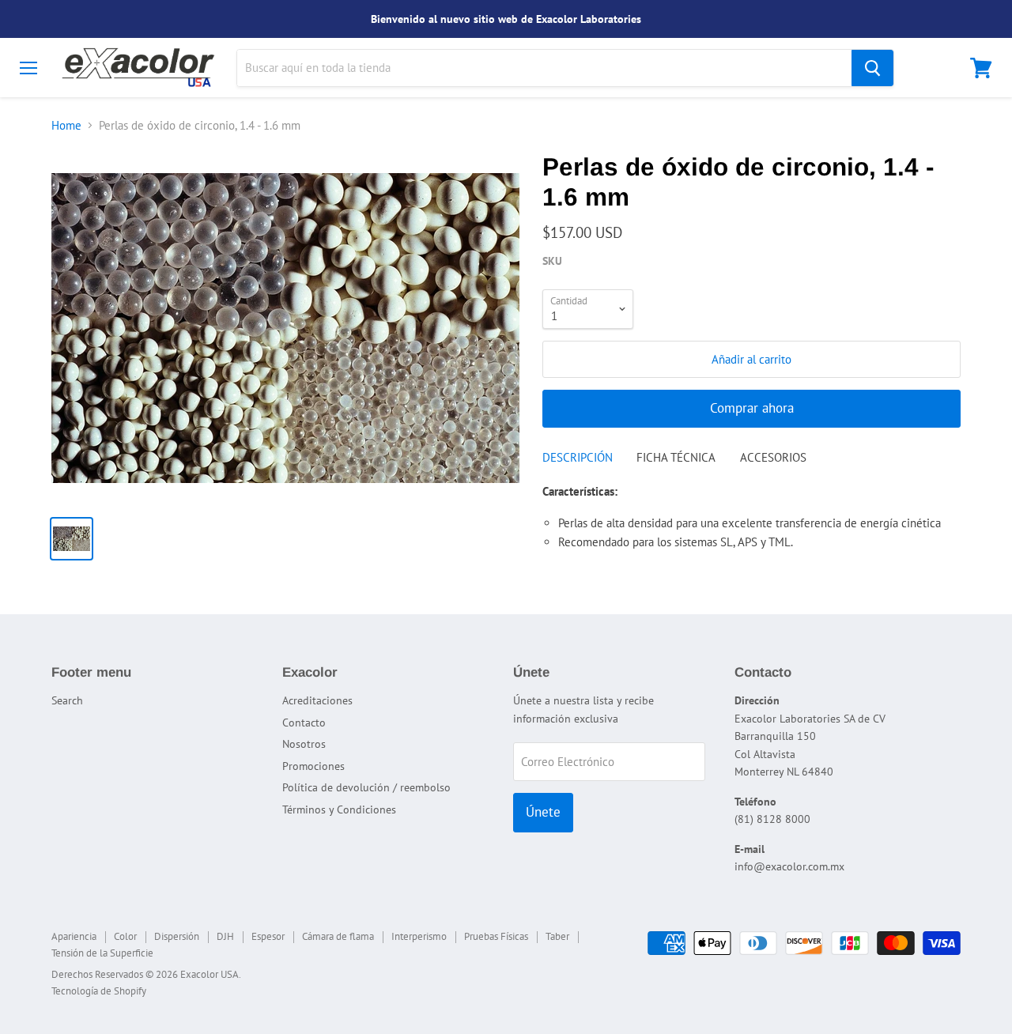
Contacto (304, 722)
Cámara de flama (338, 936)
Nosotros (304, 744)
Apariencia (73, 936)
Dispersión (176, 936)
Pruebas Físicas (496, 936)
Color (125, 936)
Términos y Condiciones (339, 809)
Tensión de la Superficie (102, 953)
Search (67, 700)
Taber (557, 936)
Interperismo (419, 936)
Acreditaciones (317, 700)
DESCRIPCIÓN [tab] (577, 457)
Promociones (313, 766)
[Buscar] (872, 68)
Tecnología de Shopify (98, 991)
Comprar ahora (752, 408)
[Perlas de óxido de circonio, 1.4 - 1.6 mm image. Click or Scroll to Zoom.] (285, 328)
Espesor (268, 936)
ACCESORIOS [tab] (773, 457)
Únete (543, 812)
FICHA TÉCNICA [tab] (676, 457)
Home (66, 125)
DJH (225, 936)
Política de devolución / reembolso (366, 787)
